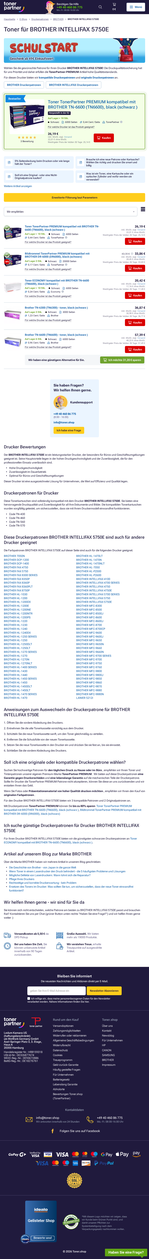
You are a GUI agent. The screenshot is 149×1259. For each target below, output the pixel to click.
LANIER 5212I (84, 697)
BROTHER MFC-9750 (89, 663)
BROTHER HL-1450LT (17, 690)
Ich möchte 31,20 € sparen (124, 360)
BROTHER (58, 19)
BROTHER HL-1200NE (17, 609)
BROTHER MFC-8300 (89, 605)
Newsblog (108, 1035)
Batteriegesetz (61, 1079)
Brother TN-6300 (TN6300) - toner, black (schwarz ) (56, 307)
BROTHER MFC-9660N (90, 651)
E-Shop (23, 19)
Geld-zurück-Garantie (65, 1064)
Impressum (108, 1064)
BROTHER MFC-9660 (89, 648)
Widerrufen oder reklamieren (70, 1035)
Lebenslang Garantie (65, 1084)
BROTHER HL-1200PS (17, 617)
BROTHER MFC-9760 (89, 667)
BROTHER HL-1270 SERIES (20, 651)
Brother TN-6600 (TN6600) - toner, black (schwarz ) (56, 334)
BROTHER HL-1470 (15, 697)
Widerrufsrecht (61, 1045)
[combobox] (70, 211)
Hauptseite (9, 19)
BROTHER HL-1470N (89, 559)
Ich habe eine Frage (69, 430)
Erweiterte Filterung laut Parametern (74, 197)
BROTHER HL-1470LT (89, 555)
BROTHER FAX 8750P (17, 590)
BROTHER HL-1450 (15, 682)
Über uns (107, 1025)
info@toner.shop (64, 422)
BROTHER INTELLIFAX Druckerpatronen (73, 84)
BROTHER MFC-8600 (89, 617)
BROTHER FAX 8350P (17, 579)
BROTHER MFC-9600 (89, 632)
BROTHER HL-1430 (15, 671)
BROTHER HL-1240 (15, 628)
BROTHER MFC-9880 (89, 690)
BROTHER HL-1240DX (17, 632)
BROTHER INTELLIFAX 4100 (93, 579)
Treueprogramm (62, 1059)
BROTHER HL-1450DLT (18, 686)
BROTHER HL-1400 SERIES (20, 667)
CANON (106, 1050)
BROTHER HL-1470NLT (90, 563)
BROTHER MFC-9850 (89, 678)
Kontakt (106, 1030)
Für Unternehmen (63, 1074)
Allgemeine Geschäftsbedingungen (73, 1040)
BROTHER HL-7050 (88, 567)
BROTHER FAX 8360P (17, 582)
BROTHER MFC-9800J (89, 675)
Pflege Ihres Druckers (21, 879)
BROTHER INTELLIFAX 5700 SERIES (98, 594)
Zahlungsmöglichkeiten (67, 1030)
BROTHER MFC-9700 (89, 659)
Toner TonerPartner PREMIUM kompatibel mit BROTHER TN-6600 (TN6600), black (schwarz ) (62, 228)
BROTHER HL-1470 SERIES (20, 694)
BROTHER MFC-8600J (89, 621)
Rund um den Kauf (66, 1020)
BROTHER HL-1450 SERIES (20, 678)
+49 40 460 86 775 (69, 7)
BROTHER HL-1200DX (17, 601)
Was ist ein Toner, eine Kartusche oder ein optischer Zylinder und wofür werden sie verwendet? (109, 176)
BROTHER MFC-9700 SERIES (93, 655)
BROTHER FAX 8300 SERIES (20, 575)
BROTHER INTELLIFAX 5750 (93, 598)
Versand (68, 137)
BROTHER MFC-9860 (89, 682)
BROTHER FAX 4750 (16, 567)
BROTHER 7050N (14, 555)
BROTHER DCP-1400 (16, 563)
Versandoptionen (63, 1025)
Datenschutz (60, 1050)
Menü (138, 7)
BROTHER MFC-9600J (89, 636)
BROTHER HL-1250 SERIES (20, 636)
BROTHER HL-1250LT (17, 648)
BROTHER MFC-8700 (89, 624)
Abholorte (59, 1089)
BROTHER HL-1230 (15, 624)
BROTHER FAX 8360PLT (18, 586)
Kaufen (106, 137)
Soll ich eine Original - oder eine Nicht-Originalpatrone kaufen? (36, 176)
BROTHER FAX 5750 (16, 571)
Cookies (57, 1055)
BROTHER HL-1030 (15, 594)
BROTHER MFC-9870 (89, 686)
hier (87, 1001)
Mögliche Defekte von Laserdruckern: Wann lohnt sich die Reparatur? (50, 875)
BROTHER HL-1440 (15, 675)
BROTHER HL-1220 (15, 621)
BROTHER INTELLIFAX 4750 (93, 586)
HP (104, 1045)
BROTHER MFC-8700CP (90, 628)
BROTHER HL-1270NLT (18, 663)
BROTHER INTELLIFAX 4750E (94, 590)
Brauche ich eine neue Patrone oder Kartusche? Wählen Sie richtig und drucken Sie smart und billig (112, 162)
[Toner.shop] (14, 7)
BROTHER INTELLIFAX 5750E (94, 601)
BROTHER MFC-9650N (90, 644)
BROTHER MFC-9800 (89, 671)
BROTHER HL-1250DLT (18, 644)
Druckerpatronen (40, 19)
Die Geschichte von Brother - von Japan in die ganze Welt (42, 867)
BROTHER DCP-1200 (16, 559)
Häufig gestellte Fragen (66, 1069)
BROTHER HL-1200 (15, 598)
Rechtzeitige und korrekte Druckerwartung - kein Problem (42, 882)
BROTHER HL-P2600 (88, 575)
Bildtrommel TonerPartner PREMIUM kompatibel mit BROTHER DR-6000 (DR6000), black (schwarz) (57, 255)
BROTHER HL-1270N (16, 659)
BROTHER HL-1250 (15, 640)
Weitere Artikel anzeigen (18, 186)
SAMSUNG (108, 1055)
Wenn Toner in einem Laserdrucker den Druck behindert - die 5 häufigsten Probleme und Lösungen (67, 871)
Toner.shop (110, 1020)
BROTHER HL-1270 (15, 655)
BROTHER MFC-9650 (89, 640)
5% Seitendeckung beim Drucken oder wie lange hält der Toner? (42, 162)
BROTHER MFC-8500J (89, 613)
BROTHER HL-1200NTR (18, 613)
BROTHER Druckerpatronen (24, 84)
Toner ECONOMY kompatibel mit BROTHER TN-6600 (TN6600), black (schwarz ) (57, 282)
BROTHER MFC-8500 (89, 609)
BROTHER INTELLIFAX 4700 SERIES (98, 582)
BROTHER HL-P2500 (88, 571)
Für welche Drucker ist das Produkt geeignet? (71, 127)
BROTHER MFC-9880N (90, 694)
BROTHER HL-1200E (16, 605)
